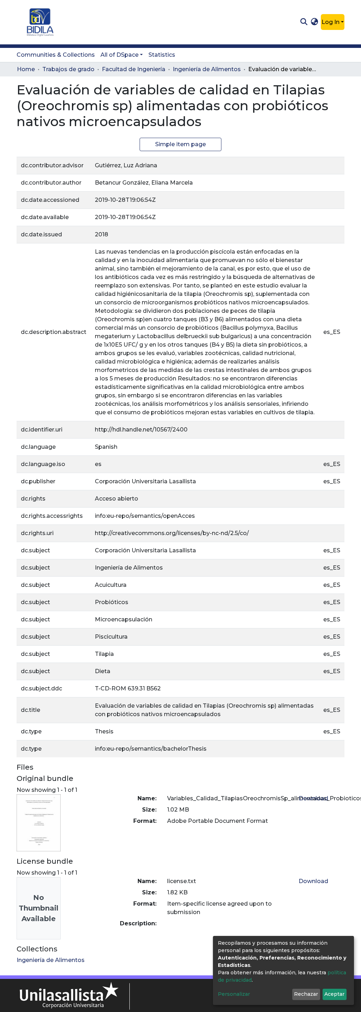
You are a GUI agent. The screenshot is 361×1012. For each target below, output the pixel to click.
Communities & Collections (56, 54)
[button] (314, 22)
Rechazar (306, 994)
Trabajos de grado (68, 69)
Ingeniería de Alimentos (207, 69)
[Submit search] (303, 22)
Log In (330, 22)
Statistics (161, 54)
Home (26, 69)
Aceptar (334, 994)
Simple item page (180, 144)
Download (313, 798)
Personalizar (234, 994)
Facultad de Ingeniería (133, 69)
